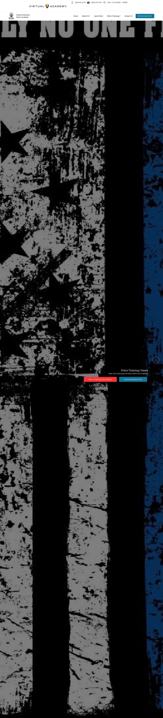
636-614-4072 (146, 16)
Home (76, 16)
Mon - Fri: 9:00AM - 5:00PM (117, 2)
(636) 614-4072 (80, 2)
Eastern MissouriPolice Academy (23, 16)
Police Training (113, 16)
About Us (85, 16)
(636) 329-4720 (96, 2)
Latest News (98, 16)
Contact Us (128, 16)
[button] (7, 360)
